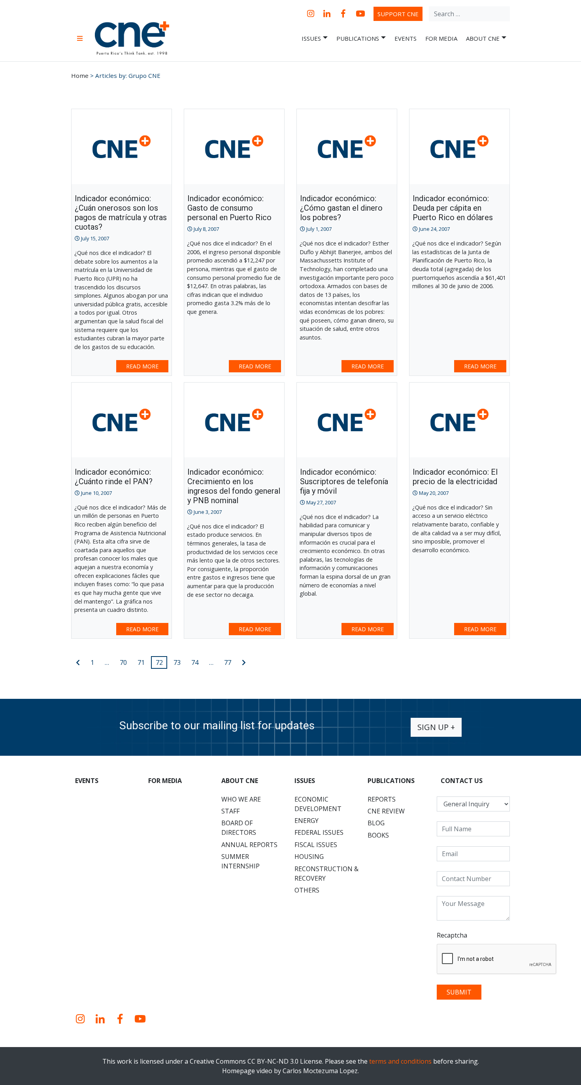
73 (177, 662)
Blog (376, 823)
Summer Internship (240, 861)
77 (227, 662)
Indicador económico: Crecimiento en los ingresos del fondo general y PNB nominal (233, 486)
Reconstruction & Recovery (326, 873)
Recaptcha (452, 935)
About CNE (483, 38)
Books (378, 835)
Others (306, 890)
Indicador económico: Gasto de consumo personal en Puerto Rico (229, 208)
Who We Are (241, 799)
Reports (382, 799)
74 (194, 662)
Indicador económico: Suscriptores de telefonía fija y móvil (344, 481)
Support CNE (398, 14)
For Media (441, 38)
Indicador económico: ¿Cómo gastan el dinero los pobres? (341, 208)
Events (405, 38)
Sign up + (436, 727)
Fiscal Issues (315, 844)
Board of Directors (238, 828)
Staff (230, 811)
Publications (357, 38)
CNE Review (386, 811)
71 (141, 662)
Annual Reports (249, 844)
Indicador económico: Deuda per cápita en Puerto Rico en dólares (453, 208)
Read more (142, 366)
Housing (309, 856)
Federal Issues (318, 832)
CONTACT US (462, 780)
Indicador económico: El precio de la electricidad (455, 476)
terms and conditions (400, 1061)
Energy (306, 820)
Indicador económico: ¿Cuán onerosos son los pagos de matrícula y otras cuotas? (121, 213)
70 (123, 662)
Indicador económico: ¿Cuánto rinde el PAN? (114, 476)
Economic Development (317, 804)
